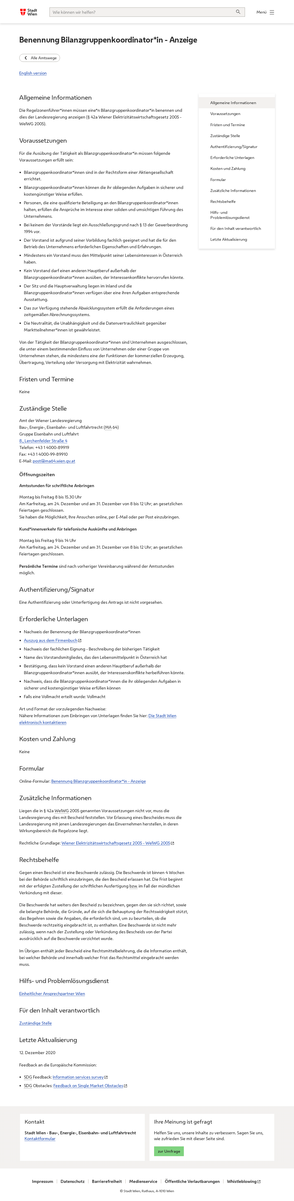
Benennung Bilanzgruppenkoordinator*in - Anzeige (98, 781)
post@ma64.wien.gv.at (54, 461)
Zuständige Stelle (35, 1023)
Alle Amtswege (44, 57)
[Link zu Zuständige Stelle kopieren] (71, 409)
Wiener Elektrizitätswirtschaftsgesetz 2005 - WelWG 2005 (116, 843)
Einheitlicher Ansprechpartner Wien (52, 993)
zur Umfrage (169, 1151)
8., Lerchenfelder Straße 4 (43, 440)
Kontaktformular (40, 1138)
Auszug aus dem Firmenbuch (50, 640)
